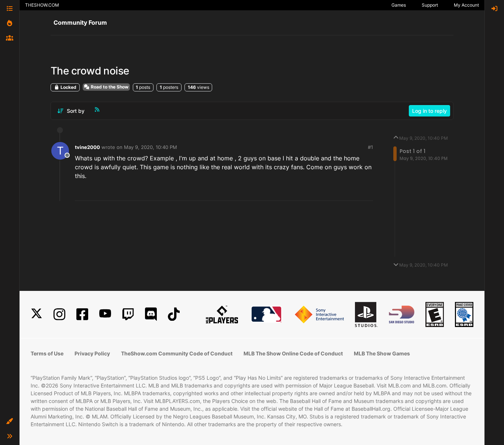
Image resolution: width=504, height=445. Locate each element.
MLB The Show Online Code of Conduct (293, 353)
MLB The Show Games (382, 353)
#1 (370, 147)
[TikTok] (174, 314)
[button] (9, 421)
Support (430, 5)
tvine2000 (87, 147)
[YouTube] (105, 314)
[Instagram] (59, 314)
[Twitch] (128, 314)
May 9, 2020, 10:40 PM (150, 147)
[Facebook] (82, 314)
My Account (466, 5)
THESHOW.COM (42, 5)
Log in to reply (429, 111)
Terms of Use (47, 353)
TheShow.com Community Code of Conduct (176, 353)
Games (398, 5)
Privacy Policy (92, 353)
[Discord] (151, 314)
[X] (36, 314)
